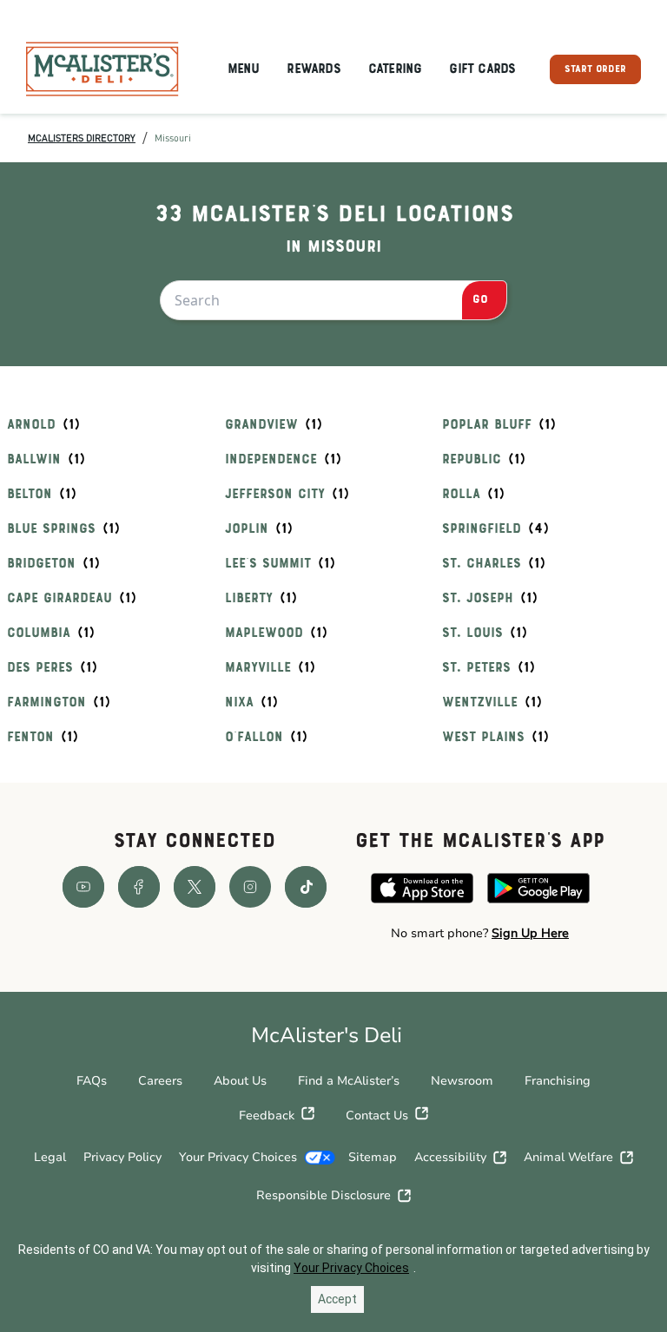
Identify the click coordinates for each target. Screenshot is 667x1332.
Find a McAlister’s (349, 1081)
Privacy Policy (122, 1157)
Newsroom (462, 1081)
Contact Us (377, 1115)
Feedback (266, 1115)
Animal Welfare (568, 1157)
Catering (395, 69)
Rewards (313, 69)
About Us (240, 1081)
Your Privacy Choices (238, 1157)
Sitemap (372, 1157)
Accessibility (450, 1157)
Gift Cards (482, 69)
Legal (50, 1157)
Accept (337, 1299)
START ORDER (595, 69)
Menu (244, 69)
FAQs (91, 1081)
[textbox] (479, 933)
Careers (160, 1081)
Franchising (558, 1081)
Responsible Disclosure (323, 1195)
